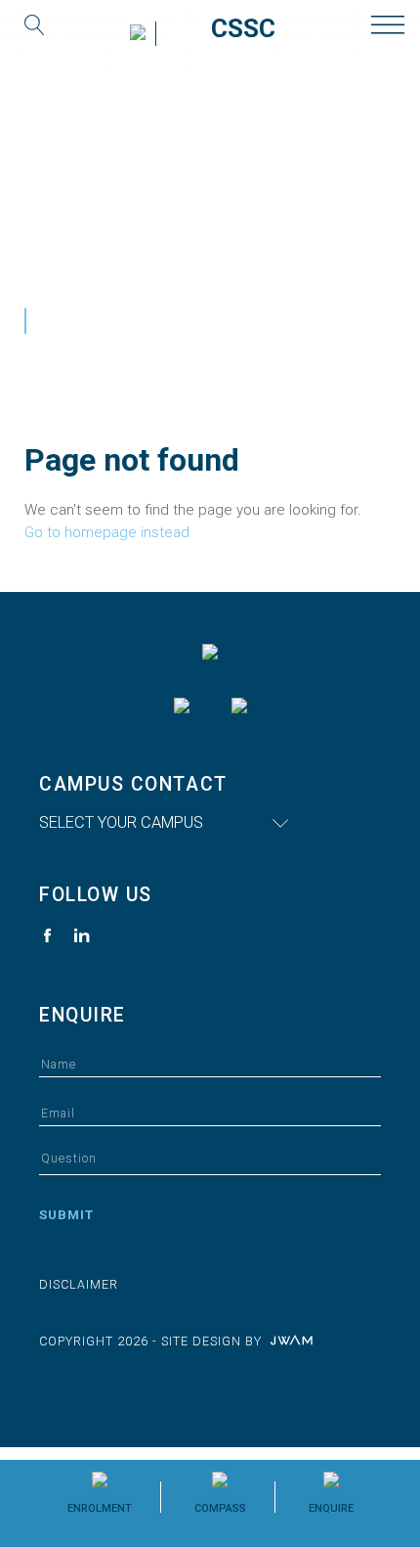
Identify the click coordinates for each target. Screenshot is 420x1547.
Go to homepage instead (106, 532)
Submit (66, 1214)
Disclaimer (78, 1284)
